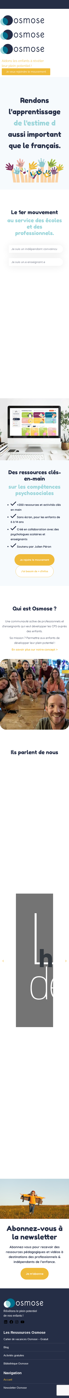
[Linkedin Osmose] (6, 1323)
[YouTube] (22, 1323)
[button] (3, 961)
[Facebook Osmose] (11, 1323)
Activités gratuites (14, 1355)
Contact (9, 11)
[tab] (36, 249)
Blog (6, 1347)
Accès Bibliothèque (52, 11)
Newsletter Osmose (15, 1387)
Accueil (8, 1379)
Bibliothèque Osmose (16, 1363)
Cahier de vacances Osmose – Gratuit (26, 1339)
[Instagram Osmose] (17, 1323)
